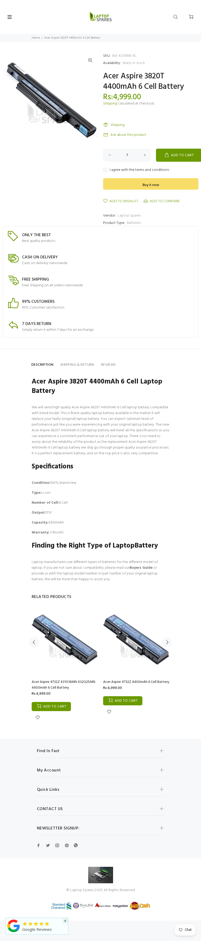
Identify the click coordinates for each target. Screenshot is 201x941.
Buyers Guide (141, 568)
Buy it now (151, 185)
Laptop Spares (129, 216)
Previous (34, 642)
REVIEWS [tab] (108, 365)
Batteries (134, 223)
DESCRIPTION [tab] (42, 365)
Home (36, 37)
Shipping (110, 104)
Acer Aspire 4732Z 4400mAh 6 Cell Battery (136, 682)
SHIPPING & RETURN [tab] (77, 365)
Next (167, 642)
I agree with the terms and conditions (139, 170)
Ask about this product (128, 135)
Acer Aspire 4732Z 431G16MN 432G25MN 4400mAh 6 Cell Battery (63, 685)
